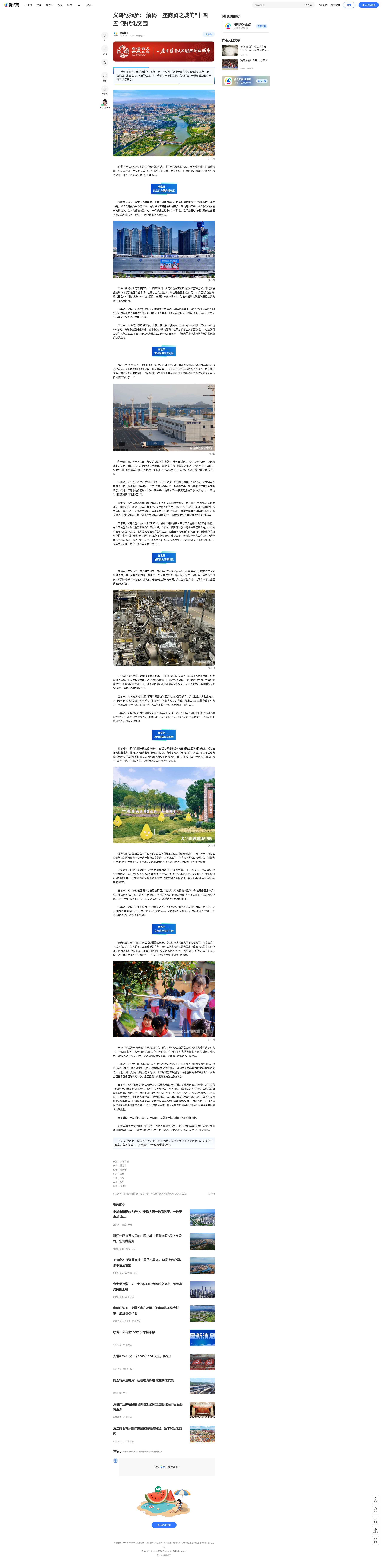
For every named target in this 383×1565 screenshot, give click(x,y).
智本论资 (117, 1369)
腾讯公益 (186, 1543)
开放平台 (158, 1543)
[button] (261, 26)
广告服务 (167, 1543)
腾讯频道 (205, 1543)
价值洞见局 (118, 1273)
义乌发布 (117, 1345)
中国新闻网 (118, 1441)
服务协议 (140, 1543)
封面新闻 (117, 1417)
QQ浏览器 (196, 1543)
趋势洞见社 (118, 1249)
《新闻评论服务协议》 (153, 1451)
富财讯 (116, 1225)
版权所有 (167, 1555)
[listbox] (164, 1322)
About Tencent (129, 1543)
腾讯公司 (160, 1555)
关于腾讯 (117, 1543)
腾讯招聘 (176, 1543)
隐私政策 (149, 1543)
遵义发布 (117, 1393)
